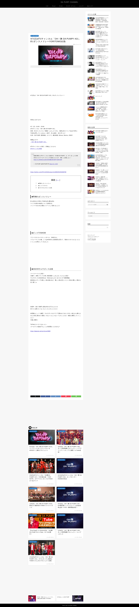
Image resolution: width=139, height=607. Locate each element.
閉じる (58, 180)
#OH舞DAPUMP (51, 159)
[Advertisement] (55, 21)
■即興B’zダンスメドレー (44, 183)
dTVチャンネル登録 (36, 148)
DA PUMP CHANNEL (69, 2)
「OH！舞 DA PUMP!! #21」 (38, 142)
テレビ (54, 6)
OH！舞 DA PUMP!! (34, 35)
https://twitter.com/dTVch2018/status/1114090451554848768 (48, 172)
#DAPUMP (59, 159)
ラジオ (61, 6)
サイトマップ (91, 235)
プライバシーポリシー (93, 236)
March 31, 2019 (54, 164)
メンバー (81, 6)
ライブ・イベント (71, 6)
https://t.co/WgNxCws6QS (40, 159)
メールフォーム (92, 238)
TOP (47, 6)
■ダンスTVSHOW (42, 185)
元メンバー (90, 6)
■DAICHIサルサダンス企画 (45, 187)
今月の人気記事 (92, 239)
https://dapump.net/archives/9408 (40, 331)
